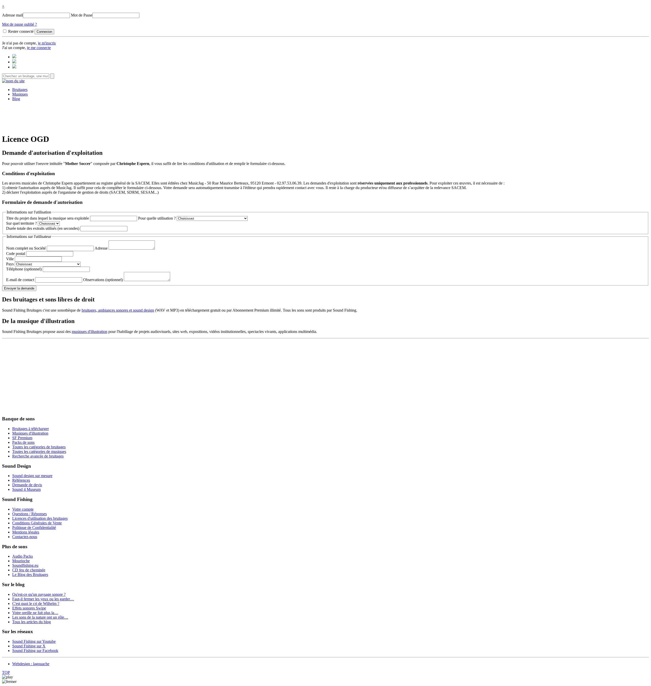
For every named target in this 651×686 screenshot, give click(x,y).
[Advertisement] (325, 116)
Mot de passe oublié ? (19, 24)
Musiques (20, 94)
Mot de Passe (81, 15)
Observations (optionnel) (103, 280)
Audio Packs (22, 556)
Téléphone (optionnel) (24, 269)
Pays (10, 264)
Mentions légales (25, 532)
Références (21, 480)
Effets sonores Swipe (29, 608)
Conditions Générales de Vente (37, 523)
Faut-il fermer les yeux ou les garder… (43, 599)
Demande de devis (27, 485)
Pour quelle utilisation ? (157, 218)
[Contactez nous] (14, 57)
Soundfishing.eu (25, 565)
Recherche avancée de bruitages (38, 456)
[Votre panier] (14, 67)
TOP (6, 672)
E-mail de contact (20, 280)
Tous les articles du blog (31, 622)
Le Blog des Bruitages (30, 574)
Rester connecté (21, 31)
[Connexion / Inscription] (14, 62)
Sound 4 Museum (26, 489)
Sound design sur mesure (32, 476)
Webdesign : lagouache (30, 664)
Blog (16, 99)
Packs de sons (23, 442)
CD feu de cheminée (28, 570)
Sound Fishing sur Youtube (34, 641)
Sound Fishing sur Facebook (35, 650)
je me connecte (39, 47)
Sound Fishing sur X (29, 646)
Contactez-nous (24, 537)
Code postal (15, 253)
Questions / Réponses (29, 514)
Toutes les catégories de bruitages (39, 447)
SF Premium (22, 438)
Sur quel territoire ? (21, 223)
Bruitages (19, 89)
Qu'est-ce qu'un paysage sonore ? (39, 594)
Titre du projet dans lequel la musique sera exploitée (47, 218)
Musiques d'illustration (30, 433)
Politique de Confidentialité (34, 527)
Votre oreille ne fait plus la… (35, 613)
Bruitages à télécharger (30, 428)
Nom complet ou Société (26, 248)
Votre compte (23, 509)
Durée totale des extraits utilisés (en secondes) (42, 228)
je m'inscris (47, 43)
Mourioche (21, 561)
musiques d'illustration (89, 331)
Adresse (101, 248)
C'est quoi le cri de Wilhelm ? (35, 603)
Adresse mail (12, 15)
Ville (10, 259)
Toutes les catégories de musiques (39, 451)
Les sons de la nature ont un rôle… (40, 617)
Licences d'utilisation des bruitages (40, 518)
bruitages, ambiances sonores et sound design (118, 310)
